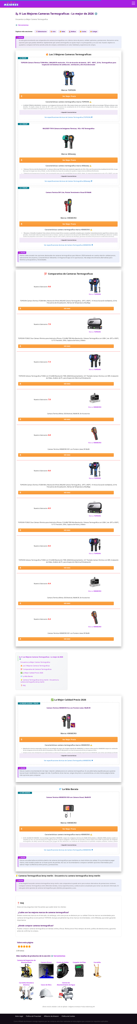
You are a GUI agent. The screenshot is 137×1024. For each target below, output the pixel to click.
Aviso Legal (19, 1016)
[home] (11, 3)
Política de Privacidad (33, 1016)
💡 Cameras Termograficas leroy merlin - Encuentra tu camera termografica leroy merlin (40, 681)
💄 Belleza (72, 31)
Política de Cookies (68, 1016)
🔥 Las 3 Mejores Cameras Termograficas (35, 666)
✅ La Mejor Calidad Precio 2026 (32, 673)
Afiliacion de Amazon (51, 1016)
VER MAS (67, 309)
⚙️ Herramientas (22, 25)
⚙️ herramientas (58, 956)
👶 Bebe (62, 31)
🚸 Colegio (93, 31)
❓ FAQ (23, 685)
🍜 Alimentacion (41, 31)
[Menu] (133, 3)
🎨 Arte (53, 31)
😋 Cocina (83, 31)
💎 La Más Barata (27, 676)
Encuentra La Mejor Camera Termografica (35, 662)
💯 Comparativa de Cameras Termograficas (36, 669)
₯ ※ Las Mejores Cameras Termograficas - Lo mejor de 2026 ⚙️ (41, 658)
